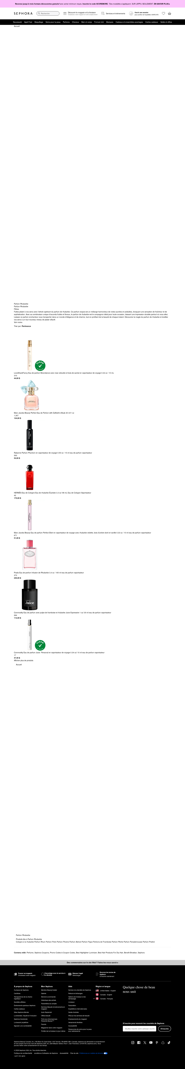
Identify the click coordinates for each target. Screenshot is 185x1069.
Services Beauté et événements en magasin (53, 1008)
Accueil (17, 26)
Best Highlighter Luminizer (86, 952)
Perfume (30, 952)
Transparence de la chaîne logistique (23, 998)
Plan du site (74, 1053)
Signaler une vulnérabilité (23, 1026)
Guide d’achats (73, 1012)
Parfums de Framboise (102, 941)
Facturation (72, 1005)
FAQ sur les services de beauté (78, 1015)
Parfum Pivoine (63, 941)
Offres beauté (45, 1015)
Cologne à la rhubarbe (25, 941)
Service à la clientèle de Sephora (79, 990)
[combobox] (47, 13)
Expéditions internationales (77, 1009)
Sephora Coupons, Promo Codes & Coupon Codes (54, 952)
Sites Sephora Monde (21, 1012)
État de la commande (48, 997)
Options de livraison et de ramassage (77, 998)
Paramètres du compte (49, 1003)
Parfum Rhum (40, 941)
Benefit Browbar (130, 952)
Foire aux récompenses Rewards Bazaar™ (49, 1020)
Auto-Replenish (46, 1012)
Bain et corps (86, 22)
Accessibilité (72, 1026)
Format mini (99, 22)
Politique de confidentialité (23, 1053)
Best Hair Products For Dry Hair (110, 952)
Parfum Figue (87, 941)
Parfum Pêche (118, 941)
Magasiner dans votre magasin (51, 1028)
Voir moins (18, 322)
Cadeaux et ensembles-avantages (129, 22)
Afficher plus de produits (23, 660)
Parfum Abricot (75, 941)
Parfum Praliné (149, 941)
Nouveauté (17, 22)
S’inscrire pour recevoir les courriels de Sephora (143, 1023)
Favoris (43, 1024)
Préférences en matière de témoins (91, 1053)
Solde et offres (166, 22)
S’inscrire (165, 1028)
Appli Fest (28, 22)
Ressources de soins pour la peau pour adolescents (80, 1030)
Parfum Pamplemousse (133, 941)
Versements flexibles (75, 1022)
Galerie (43, 993)
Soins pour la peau (53, 22)
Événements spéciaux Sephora (24, 1005)
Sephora (141, 952)
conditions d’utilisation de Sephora (46, 1053)
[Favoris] (163, 13)
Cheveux (75, 22)
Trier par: (22, 326)
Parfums (66, 22)
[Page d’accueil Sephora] (23, 13)
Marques (109, 22)
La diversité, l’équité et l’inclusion (25, 1015)
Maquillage (38, 22)
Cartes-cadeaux (151, 22)
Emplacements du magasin (77, 1019)
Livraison (71, 1002)
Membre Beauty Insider (49, 990)
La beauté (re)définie (21, 1022)
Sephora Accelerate (21, 1019)
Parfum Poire (51, 941)
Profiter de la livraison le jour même (53, 1031)
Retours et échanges (75, 993)
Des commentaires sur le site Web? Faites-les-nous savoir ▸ (92, 962)
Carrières (17, 993)
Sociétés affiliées (20, 1002)
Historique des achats (48, 1000)
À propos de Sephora (21, 990)
